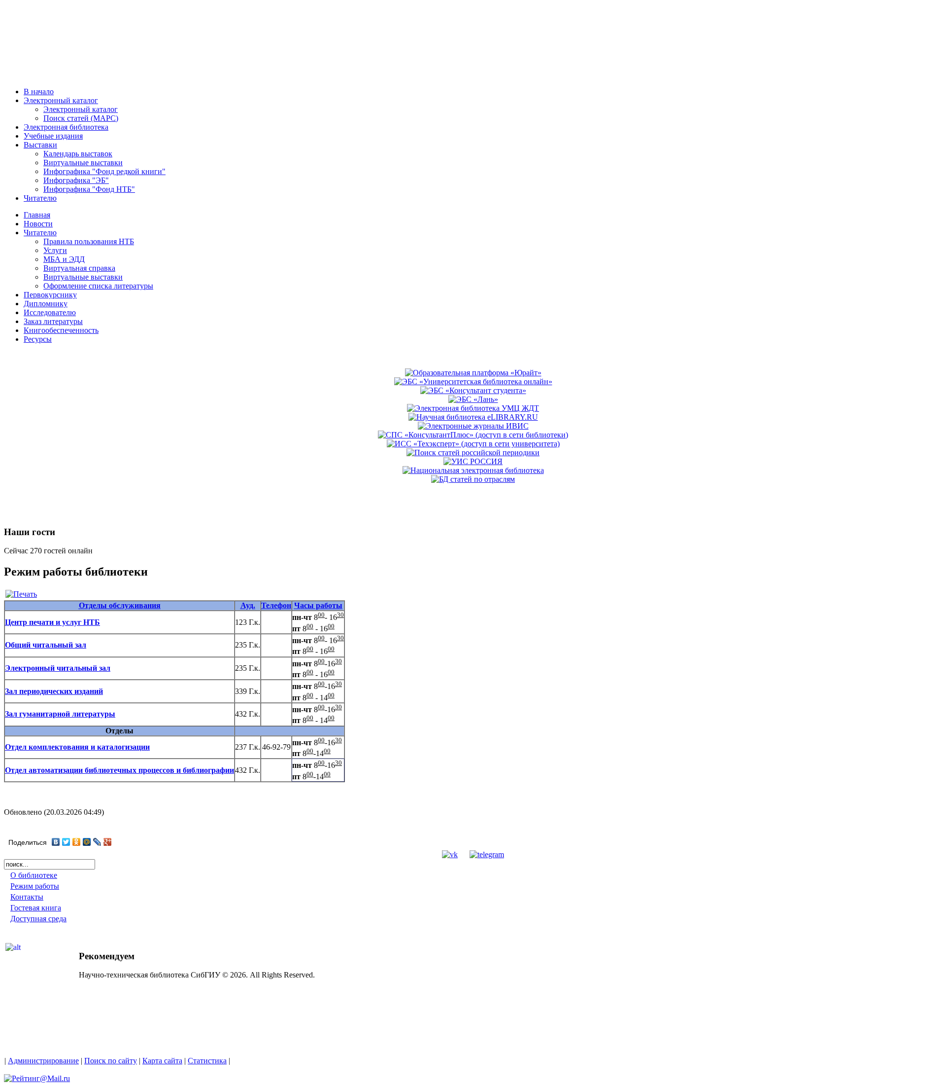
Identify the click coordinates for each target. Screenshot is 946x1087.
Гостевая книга (35, 908)
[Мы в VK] (450, 854)
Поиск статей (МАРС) (80, 118)
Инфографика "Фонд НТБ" (89, 189)
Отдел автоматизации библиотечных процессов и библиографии (119, 770)
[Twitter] (66, 841)
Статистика (207, 1060)
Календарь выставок (77, 153)
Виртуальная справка (79, 268)
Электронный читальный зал (57, 668)
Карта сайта (162, 1060)
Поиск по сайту (110, 1060)
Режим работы (34, 886)
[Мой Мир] (87, 841)
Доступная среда (38, 918)
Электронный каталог (80, 109)
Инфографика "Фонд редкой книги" (104, 171)
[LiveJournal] (97, 841)
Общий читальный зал (45, 645)
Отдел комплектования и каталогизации (77, 747)
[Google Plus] (107, 841)
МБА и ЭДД (64, 259)
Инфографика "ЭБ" (76, 180)
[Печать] (21, 594)
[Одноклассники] (76, 841)
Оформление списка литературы (98, 286)
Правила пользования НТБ (88, 241)
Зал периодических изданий (54, 691)
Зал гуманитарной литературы (60, 714)
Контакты (26, 897)
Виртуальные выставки (83, 162)
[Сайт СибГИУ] (49, 75)
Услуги (55, 250)
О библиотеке (33, 875)
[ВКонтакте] (56, 841)
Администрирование (43, 1060)
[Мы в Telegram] (487, 854)
